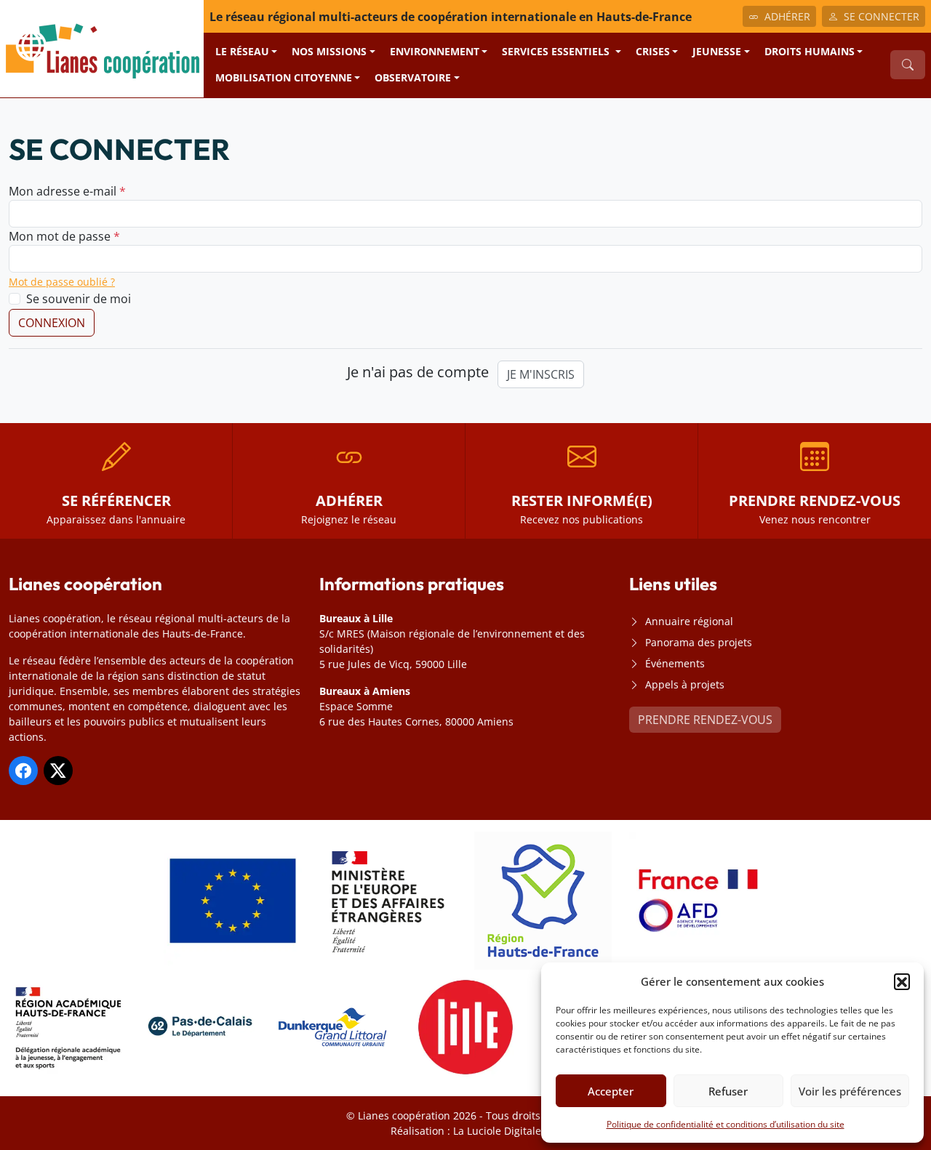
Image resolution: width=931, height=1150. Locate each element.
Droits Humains (809, 51)
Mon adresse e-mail (67, 191)
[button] (902, 981)
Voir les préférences (850, 1091)
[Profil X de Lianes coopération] (58, 770)
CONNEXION (51, 323)
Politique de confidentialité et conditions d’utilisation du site (725, 1124)
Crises (653, 51)
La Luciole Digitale (497, 1131)
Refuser (728, 1091)
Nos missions (329, 51)
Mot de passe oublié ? (62, 282)
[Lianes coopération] (102, 47)
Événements (675, 663)
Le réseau (242, 51)
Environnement (434, 51)
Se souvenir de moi (78, 299)
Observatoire (413, 77)
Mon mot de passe (64, 236)
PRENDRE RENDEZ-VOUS (705, 720)
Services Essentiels (557, 51)
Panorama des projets (698, 642)
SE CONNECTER (881, 16)
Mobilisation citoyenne (283, 77)
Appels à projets (684, 684)
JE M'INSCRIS (541, 374)
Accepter (611, 1091)
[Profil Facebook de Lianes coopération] (23, 770)
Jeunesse (716, 51)
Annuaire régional (689, 621)
